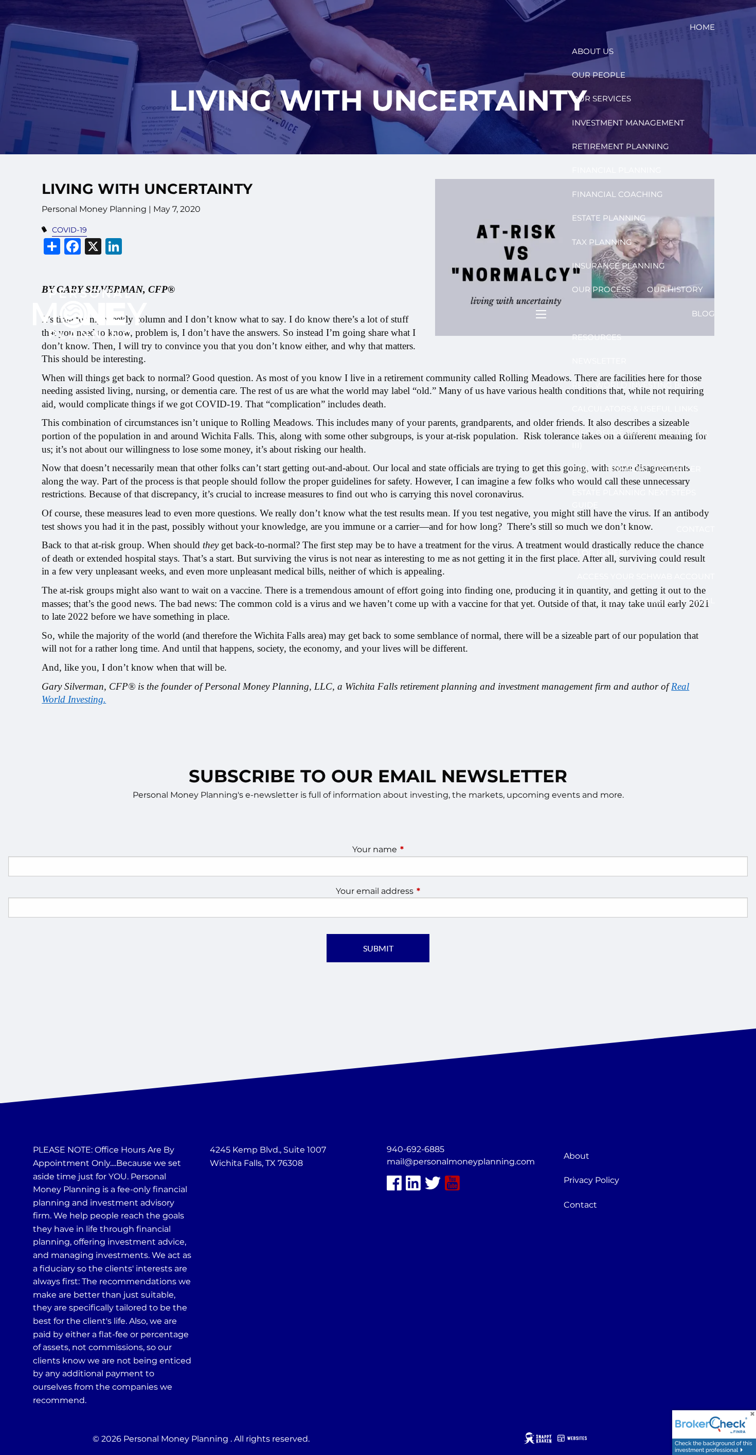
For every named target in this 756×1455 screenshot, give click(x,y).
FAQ (580, 469)
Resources (596, 337)
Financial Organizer (653, 469)
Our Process (601, 289)
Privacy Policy (591, 1180)
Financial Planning (616, 170)
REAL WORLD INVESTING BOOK (635, 385)
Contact (695, 529)
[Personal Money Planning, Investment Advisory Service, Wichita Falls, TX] (235, 1188)
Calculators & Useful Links (635, 409)
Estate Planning (609, 218)
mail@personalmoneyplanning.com (461, 1161)
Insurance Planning (618, 266)
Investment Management (628, 123)
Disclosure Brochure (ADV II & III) (640, 439)
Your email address (417, 891)
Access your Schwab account (646, 576)
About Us (593, 51)
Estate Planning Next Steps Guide (634, 499)
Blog (703, 313)
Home (702, 27)
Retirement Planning (620, 146)
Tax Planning (602, 242)
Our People (598, 75)
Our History (675, 289)
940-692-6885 (415, 1149)
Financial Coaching (617, 194)
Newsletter (599, 361)
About (576, 1156)
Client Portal (683, 600)
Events (619, 600)
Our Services (601, 98)
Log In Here (603, 553)
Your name (417, 849)
